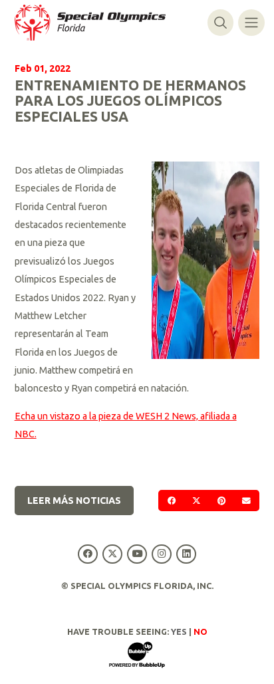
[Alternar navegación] (251, 22)
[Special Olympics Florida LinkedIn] (186, 554)
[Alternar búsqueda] (220, 22)
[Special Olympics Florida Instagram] (162, 554)
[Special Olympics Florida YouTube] (136, 554)
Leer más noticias (74, 500)
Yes (179, 631)
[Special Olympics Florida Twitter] (112, 554)
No (200, 631)
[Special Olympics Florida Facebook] (87, 554)
